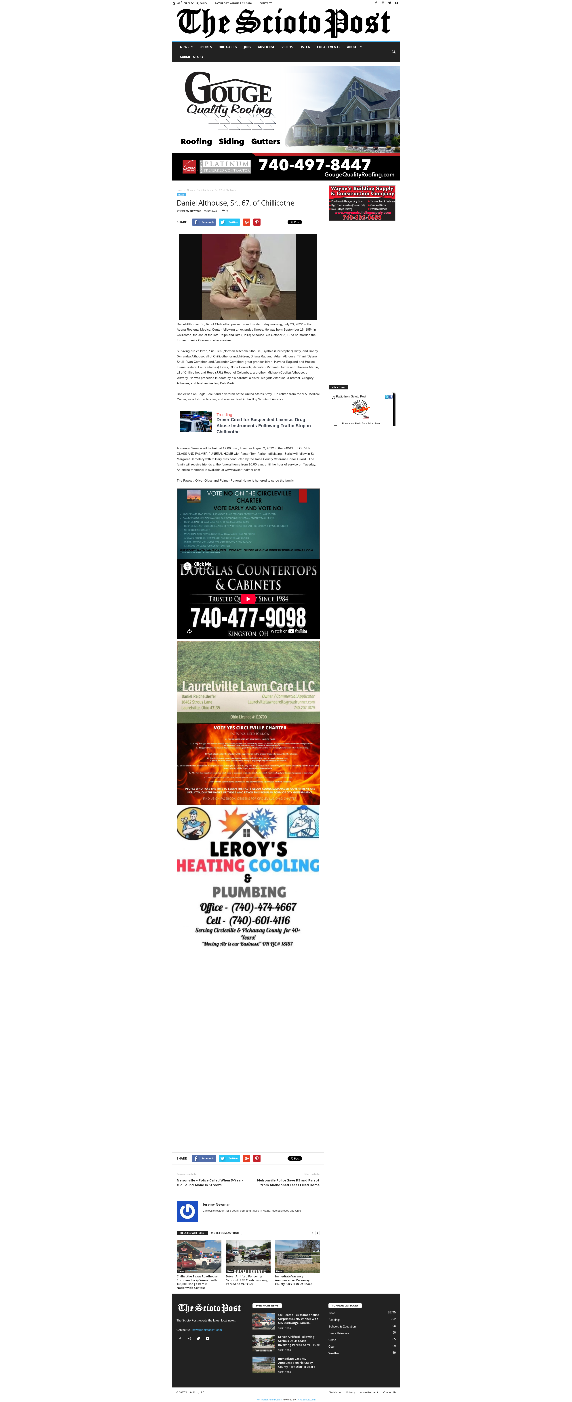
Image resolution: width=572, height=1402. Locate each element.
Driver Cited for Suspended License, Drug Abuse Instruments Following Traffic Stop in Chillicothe (264, 425)
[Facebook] (376, 3)
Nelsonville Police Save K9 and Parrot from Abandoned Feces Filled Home (288, 1182)
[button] (393, 52)
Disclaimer (334, 1392)
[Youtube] (397, 3)
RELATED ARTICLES (192, 1232)
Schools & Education (342, 1326)
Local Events (328, 47)
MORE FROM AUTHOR (225, 1232)
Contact (265, 3)
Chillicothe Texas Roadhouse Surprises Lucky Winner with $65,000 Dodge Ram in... (298, 1319)
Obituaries (228, 47)
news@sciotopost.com (207, 1330)
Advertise (266, 47)
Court (331, 1346)
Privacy (350, 1392)
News (184, 47)
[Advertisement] (248, 985)
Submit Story (191, 57)
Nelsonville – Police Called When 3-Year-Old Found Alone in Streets (210, 1182)
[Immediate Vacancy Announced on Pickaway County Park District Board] (297, 1256)
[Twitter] (390, 3)
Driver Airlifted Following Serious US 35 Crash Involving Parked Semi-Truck (247, 1280)
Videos (287, 47)
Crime (332, 1340)
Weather (333, 1353)
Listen (304, 47)
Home (180, 190)
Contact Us (389, 1392)
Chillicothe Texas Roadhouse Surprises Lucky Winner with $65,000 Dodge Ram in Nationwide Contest (197, 1282)
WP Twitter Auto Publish (269, 1399)
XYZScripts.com (306, 1399)
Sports (206, 47)
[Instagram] (383, 3)
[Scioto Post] (286, 23)
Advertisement (369, 1392)
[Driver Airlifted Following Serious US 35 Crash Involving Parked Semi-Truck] (248, 1256)
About (352, 47)
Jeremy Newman (191, 210)
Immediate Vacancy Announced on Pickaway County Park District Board (293, 1280)
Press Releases (338, 1333)
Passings (334, 1319)
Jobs (247, 47)
